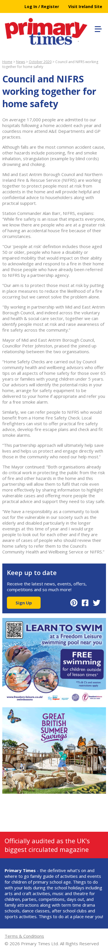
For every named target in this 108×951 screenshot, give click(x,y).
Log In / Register (41, 6)
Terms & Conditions (24, 936)
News (20, 61)
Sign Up (24, 603)
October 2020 (40, 61)
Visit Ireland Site (85, 6)
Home (7, 61)
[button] (97, 28)
